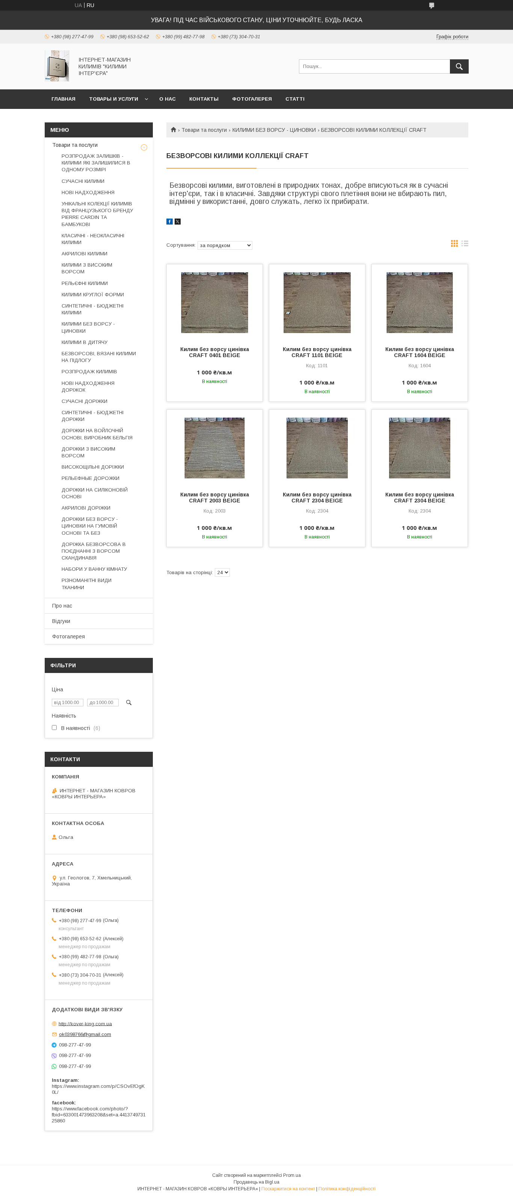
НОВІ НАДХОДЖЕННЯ (88, 192)
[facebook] (169, 223)
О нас (167, 99)
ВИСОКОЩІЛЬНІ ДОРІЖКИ (93, 467)
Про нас (62, 606)
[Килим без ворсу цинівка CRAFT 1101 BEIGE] (317, 301)
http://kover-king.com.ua (85, 1023)
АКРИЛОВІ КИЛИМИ (84, 253)
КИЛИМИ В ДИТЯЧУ (84, 342)
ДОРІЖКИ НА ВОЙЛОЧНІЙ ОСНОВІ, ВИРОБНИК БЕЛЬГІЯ (97, 434)
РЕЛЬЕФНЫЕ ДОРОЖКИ (90, 478)
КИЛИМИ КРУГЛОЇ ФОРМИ (93, 294)
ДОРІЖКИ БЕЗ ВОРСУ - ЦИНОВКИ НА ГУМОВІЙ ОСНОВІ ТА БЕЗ (90, 525)
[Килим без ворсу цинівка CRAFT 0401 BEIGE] (215, 301)
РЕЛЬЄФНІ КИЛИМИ (85, 283)
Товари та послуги (204, 130)
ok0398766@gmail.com (85, 1034)
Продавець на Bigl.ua (256, 1182)
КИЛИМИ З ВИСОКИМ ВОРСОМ (87, 268)
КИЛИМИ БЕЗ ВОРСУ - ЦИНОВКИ (274, 130)
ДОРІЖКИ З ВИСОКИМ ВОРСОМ (88, 452)
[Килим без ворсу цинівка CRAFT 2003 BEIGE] (215, 447)
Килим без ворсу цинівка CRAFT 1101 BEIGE (317, 352)
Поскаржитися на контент (288, 1188)
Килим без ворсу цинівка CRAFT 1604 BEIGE (419, 352)
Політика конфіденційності (347, 1188)
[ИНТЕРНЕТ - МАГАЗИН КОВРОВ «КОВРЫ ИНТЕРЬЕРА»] (57, 80)
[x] (178, 223)
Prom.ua (292, 1175)
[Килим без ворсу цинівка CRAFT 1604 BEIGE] (420, 301)
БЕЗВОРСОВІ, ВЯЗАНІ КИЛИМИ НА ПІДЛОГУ (99, 357)
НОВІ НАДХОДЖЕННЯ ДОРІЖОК (88, 386)
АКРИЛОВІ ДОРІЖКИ (86, 508)
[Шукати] (459, 66)
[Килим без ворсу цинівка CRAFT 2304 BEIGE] (317, 447)
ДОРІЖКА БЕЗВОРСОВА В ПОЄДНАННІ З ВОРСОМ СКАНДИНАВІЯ (94, 551)
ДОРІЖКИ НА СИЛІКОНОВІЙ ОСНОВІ (95, 493)
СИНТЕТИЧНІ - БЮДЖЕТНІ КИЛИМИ (93, 309)
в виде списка (465, 245)
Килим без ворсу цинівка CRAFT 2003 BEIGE (214, 498)
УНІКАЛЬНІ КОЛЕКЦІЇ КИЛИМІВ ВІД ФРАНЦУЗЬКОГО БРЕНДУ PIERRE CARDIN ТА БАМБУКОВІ (97, 214)
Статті (295, 99)
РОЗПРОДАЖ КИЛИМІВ (89, 371)
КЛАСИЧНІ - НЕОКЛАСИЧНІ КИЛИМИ (93, 239)
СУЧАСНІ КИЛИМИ (83, 181)
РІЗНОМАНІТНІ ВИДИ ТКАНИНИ (87, 584)
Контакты (204, 99)
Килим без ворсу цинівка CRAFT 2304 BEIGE (317, 498)
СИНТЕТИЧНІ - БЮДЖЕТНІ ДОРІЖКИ (93, 416)
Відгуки (61, 621)
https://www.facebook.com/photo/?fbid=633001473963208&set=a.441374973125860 (99, 1115)
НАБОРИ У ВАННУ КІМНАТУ (94, 569)
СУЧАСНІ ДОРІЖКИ (84, 401)
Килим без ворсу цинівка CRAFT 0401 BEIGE (214, 352)
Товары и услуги (113, 99)
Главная (63, 99)
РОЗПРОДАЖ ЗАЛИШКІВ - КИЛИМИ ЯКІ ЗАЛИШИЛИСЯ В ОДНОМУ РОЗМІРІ (96, 162)
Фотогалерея (252, 99)
